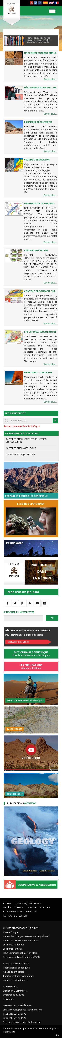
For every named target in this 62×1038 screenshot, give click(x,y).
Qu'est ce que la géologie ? (21, 448)
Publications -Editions (16, 963)
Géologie (31, 907)
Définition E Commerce (15, 990)
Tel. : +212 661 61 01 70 (14, 1013)
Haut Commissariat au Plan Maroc (20, 952)
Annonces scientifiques (15, 980)
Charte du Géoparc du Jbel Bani (21, 928)
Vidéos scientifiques (13, 971)
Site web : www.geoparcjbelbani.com (22, 1022)
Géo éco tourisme (13, 907)
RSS (57, 1034)
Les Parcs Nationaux (13, 944)
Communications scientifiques (18, 975)
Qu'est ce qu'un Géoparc (28, 903)
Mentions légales (48, 1028)
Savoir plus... (50, 79)
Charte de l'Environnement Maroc (20, 940)
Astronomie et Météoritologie (20, 911)
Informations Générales (17, 1005)
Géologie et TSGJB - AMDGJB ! (21, 454)
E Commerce (10, 986)
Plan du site (9, 1031)
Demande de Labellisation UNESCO (21, 957)
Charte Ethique (11, 932)
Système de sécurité (13, 994)
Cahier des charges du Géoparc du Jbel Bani (26, 936)
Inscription (8, 998)
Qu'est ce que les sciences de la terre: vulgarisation (26, 440)
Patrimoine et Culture (15, 915)
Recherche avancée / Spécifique (22, 426)
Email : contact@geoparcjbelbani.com (22, 1009)
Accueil (7, 903)
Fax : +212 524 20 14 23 (14, 1017)
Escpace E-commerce (18, 642)
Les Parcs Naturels (13, 948)
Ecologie (45, 907)
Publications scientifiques (16, 967)
